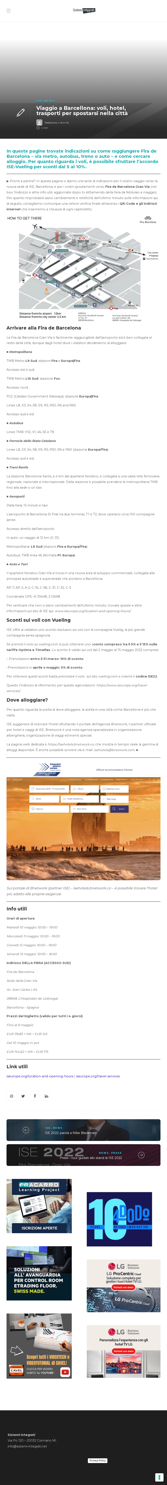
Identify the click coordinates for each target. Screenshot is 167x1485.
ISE (39, 101)
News (49, 101)
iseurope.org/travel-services (98, 1076)
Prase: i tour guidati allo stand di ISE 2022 (91, 1158)
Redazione (51, 122)
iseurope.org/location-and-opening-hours (40, 1076)
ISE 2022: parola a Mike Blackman (70, 1133)
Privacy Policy (98, 1460)
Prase (116, 1152)
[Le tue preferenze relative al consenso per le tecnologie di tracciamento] (159, 1477)
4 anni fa (63, 122)
